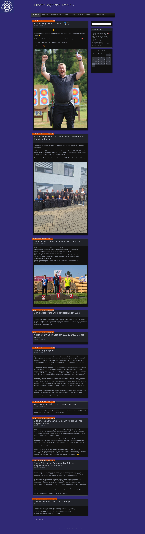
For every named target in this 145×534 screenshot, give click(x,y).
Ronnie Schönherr (41, 20)
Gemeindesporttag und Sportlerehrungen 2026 (57, 313)
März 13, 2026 (50, 310)
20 (101, 61)
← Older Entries (38, 519)
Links (73, 15)
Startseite (35, 15)
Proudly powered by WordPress (64, 529)
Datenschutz (100, 15)
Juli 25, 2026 (50, 133)
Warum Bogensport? (44, 350)
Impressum (89, 15)
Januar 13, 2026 (51, 401)
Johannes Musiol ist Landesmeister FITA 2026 (57, 241)
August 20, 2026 (51, 20)
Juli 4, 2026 (50, 238)
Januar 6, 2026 (50, 460)
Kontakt (80, 15)
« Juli (93, 69)
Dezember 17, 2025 (51, 499)
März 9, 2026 (50, 332)
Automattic (85, 529)
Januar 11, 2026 (51, 418)
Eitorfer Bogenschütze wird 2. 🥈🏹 (51, 23)
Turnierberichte (56, 15)
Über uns (45, 15)
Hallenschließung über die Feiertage (52, 502)
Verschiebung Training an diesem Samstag (55, 404)
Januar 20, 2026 (51, 347)
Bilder (66, 15)
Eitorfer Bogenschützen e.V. (54, 5)
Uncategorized (42, 25)
